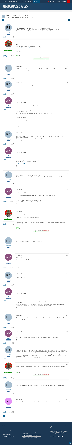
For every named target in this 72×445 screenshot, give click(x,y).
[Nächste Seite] (7, 20)
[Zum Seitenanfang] (70, 443)
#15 (67, 315)
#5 (67, 98)
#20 (67, 399)
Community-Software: (57, 436)
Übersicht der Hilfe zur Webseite (29, 427)
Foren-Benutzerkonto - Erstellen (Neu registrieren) (30, 433)
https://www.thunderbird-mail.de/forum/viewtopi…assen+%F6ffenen (29, 47)
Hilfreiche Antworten (6, 56)
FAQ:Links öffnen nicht (20, 163)
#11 (67, 239)
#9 (67, 189)
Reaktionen (5, 52)
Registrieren (63, 1)
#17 (67, 348)
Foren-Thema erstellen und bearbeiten (30, 435)
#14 (67, 290)
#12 (67, 255)
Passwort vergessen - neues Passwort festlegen (30, 438)
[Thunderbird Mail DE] (36, 6)
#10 (67, 211)
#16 (67, 331)
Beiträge (4, 36)
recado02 (9, 17)
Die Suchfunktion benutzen (28, 430)
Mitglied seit (5, 37)
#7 (67, 148)
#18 (67, 364)
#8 (67, 173)
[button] (51, 1)
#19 (67, 383)
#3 (67, 66)
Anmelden (58, 1)
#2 (67, 42)
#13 (67, 273)
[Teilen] (69, 20)
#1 (67, 25)
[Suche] (68, 1)
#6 (67, 132)
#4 (67, 82)
